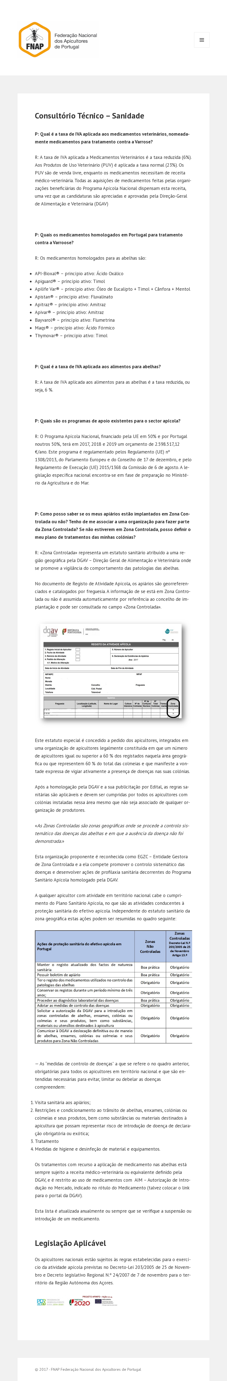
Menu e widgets (202, 47)
